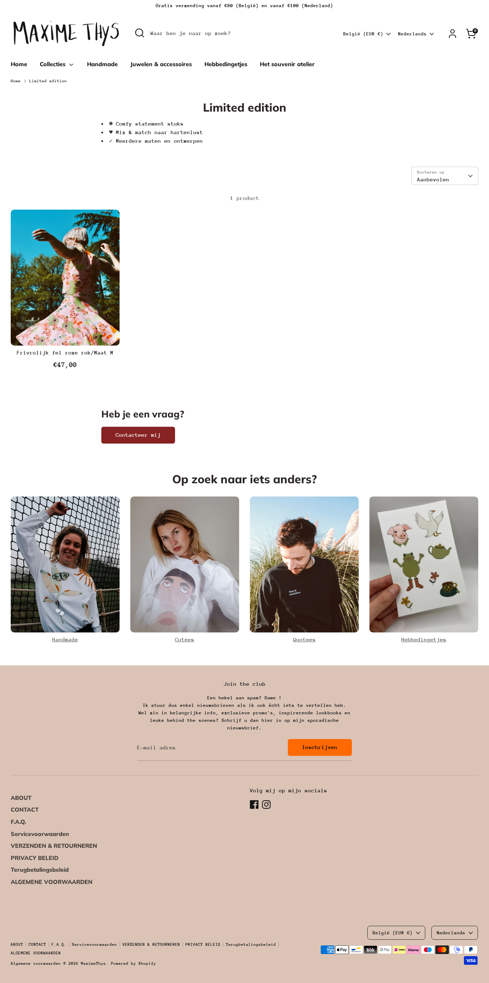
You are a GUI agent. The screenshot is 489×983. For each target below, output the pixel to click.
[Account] (452, 33)
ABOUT (21, 797)
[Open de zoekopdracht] (139, 33)
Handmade (102, 64)
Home (19, 64)
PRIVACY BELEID (34, 857)
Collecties (53, 64)
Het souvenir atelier (287, 64)
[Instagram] (266, 804)
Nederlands (412, 33)
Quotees (304, 639)
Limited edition (48, 81)
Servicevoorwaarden (40, 833)
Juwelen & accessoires (161, 64)
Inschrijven (320, 747)
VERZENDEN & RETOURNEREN (54, 845)
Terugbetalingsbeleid (40, 869)
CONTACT (25, 809)
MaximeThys (93, 963)
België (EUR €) (363, 33)
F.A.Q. (18, 821)
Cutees (184, 639)
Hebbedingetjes (225, 64)
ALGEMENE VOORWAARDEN (51, 881)
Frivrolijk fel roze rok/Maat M (65, 352)
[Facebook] (254, 804)
